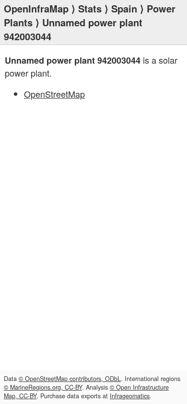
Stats (90, 8)
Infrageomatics (130, 396)
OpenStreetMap (54, 94)
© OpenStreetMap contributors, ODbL (70, 378)
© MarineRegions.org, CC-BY (43, 387)
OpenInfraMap (36, 8)
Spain (124, 8)
